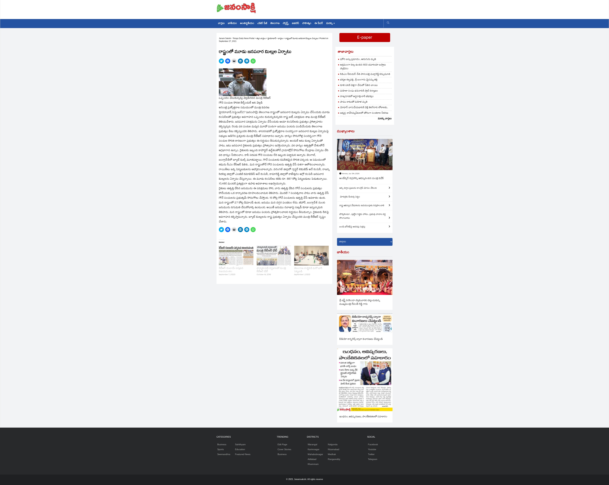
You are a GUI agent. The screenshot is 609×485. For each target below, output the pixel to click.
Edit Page (282, 444)
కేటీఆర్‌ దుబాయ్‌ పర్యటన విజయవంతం (231, 270)
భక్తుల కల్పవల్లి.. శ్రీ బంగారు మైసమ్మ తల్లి (358, 80)
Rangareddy (334, 459)
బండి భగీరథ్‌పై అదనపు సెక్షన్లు (352, 227)
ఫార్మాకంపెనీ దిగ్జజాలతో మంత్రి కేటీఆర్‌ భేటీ (271, 270)
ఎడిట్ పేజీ (262, 23)
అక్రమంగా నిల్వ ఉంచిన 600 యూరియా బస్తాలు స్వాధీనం (363, 67)
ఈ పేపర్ (318, 23)
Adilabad (312, 459)
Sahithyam (240, 444)
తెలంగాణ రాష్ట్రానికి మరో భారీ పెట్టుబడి (308, 270)
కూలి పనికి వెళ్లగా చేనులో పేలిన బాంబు (359, 85)
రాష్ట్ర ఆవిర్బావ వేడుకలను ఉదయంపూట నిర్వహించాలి (361, 206)
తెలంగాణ (275, 23)
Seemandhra (223, 454)
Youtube (372, 449)
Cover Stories (284, 449)
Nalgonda (332, 444)
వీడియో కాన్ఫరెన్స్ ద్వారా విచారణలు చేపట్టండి (361, 339)
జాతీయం (232, 23)
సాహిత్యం (306, 23)
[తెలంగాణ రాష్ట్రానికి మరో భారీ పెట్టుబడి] (311, 255)
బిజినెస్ (295, 23)
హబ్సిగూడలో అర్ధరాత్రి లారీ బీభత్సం (357, 96)
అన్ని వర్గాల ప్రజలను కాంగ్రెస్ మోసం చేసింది (358, 188)
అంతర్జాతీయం (247, 23)
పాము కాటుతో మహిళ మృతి (353, 102)
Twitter (371, 454)
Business (221, 444)
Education (240, 449)
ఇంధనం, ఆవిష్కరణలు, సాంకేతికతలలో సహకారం (363, 417)
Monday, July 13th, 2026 (350, 174)
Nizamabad (333, 449)
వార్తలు (221, 23)
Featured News (242, 454)
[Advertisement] (335, 9)
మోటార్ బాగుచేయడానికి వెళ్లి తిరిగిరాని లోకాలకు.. (364, 108)
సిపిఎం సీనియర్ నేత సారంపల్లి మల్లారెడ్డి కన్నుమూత (365, 74)
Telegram (372, 459)
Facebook (373, 444)
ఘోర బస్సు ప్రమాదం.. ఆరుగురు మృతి (358, 59)
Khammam (313, 464)
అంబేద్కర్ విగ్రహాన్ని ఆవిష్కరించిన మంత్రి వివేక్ (361, 178)
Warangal (312, 444)
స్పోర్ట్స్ (286, 23)
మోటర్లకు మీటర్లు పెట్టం (349, 197)
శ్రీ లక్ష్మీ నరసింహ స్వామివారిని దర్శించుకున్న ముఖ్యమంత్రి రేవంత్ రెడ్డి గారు (359, 302)
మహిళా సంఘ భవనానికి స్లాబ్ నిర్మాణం (359, 91)
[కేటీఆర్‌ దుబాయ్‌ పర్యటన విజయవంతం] (236, 255)
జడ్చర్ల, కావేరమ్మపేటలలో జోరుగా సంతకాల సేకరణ (364, 113)
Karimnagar (313, 449)
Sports (220, 449)
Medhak (332, 454)
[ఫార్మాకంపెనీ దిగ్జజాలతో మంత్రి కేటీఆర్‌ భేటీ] (274, 255)
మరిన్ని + (330, 23)
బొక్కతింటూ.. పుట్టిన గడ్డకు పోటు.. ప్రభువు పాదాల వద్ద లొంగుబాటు (362, 216)
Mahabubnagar (315, 454)
